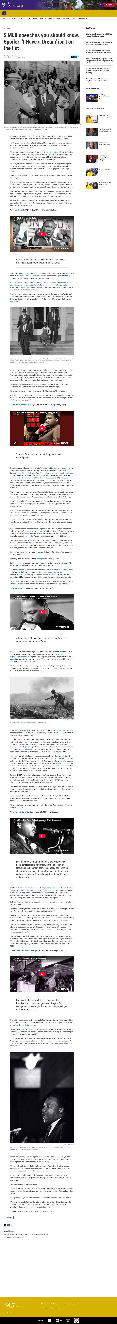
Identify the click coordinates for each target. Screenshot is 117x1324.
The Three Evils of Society (22, 812)
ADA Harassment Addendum (49, 1304)
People (35, 19)
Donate (110, 5)
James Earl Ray (43, 1162)
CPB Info (57, 19)
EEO (41, 19)
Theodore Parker (66, 570)
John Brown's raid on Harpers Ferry (56, 572)
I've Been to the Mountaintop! (24, 950)
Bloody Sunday (68, 473)
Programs (27, 19)
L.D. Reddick (53, 152)
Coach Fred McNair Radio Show (96, 108)
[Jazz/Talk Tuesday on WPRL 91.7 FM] (92, 119)
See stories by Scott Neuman (15, 1237)
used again (40, 559)
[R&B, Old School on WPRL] (92, 172)
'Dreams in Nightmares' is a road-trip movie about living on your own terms (98, 51)
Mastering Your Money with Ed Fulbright (103, 158)
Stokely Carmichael (27, 730)
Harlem (24, 932)
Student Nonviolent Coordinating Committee (38, 478)
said (27, 747)
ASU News (65, 19)
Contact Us (82, 19)
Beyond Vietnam (18, 588)
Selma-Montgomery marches (56, 468)
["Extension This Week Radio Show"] (92, 145)
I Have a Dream (39, 136)
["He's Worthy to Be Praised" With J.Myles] (92, 185)
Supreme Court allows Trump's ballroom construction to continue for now (99, 43)
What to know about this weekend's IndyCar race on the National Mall (97, 80)
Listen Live (6, 19)
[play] (4, 13)
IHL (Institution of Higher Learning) (51, 1308)
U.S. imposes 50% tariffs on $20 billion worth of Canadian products (99, 35)
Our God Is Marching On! (21, 404)
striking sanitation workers (26, 1025)
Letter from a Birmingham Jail (34, 531)
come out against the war (65, 730)
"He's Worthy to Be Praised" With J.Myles (105, 184)
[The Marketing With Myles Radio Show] (92, 132)
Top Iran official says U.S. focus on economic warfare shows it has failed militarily (98, 71)
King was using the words (24, 570)
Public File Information (71, 1304)
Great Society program (28, 890)
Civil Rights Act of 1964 (65, 758)
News (14, 19)
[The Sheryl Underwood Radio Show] (92, 98)
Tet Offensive (59, 766)
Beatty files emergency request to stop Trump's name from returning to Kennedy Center (99, 61)
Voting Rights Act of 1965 (31, 287)
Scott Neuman (13, 56)
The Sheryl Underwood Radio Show (104, 97)
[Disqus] (58, 1272)
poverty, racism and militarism (55, 888)
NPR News (7, 28)
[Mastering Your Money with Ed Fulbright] (92, 159)
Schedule (48, 19)
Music (19, 19)
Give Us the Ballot (18, 210)
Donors (74, 19)
